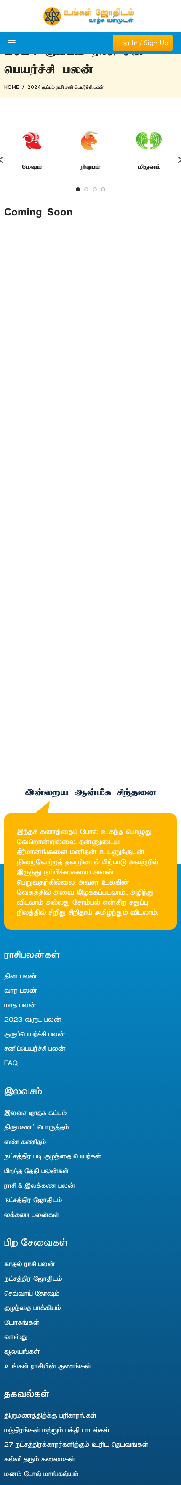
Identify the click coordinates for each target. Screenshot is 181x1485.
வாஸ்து (15, 1336)
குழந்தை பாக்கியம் (32, 1307)
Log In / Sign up (142, 43)
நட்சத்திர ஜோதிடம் (33, 1199)
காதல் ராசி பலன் (29, 1263)
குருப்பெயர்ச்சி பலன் (34, 1033)
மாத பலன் (20, 1004)
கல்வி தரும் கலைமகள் (39, 1458)
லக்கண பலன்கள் (31, 1214)
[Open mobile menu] (12, 43)
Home (11, 87)
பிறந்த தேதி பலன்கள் (36, 1170)
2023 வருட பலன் (32, 1019)
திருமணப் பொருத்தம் (36, 1126)
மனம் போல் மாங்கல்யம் (41, 1473)
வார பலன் (20, 990)
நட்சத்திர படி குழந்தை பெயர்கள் (52, 1155)
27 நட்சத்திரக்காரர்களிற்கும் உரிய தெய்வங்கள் (76, 1444)
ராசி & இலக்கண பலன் (39, 1185)
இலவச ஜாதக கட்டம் (35, 1112)
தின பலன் (20, 975)
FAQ (11, 1062)
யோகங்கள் (21, 1322)
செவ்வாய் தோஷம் (32, 1293)
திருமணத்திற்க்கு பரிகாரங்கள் (50, 1415)
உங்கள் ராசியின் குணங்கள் (47, 1365)
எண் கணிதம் (25, 1141)
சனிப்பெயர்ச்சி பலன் (34, 1048)
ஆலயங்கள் (22, 1351)
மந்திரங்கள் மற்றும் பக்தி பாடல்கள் (56, 1429)
